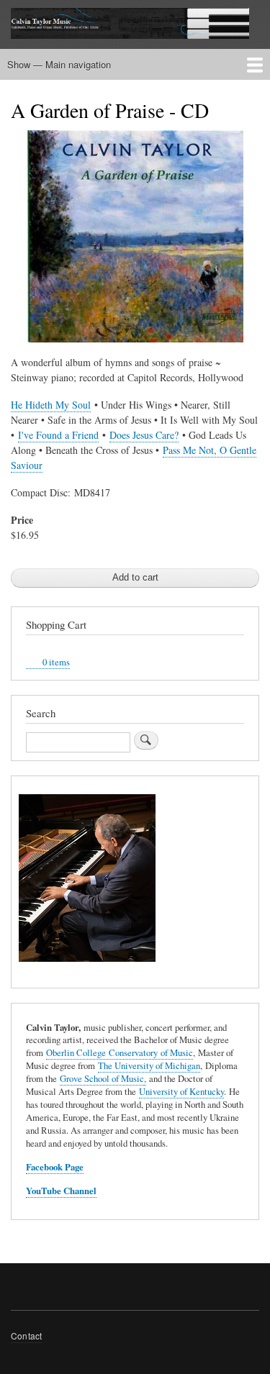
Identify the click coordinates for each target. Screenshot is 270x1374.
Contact (26, 1335)
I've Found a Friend (58, 435)
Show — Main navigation (59, 64)
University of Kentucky (181, 1092)
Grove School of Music (102, 1079)
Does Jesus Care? (144, 435)
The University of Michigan (149, 1066)
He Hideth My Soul (51, 404)
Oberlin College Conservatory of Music (119, 1053)
